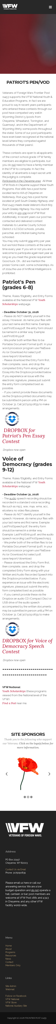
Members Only (13, 965)
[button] (6, 773)
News (8, 959)
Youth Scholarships (14, 691)
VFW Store (10, 1002)
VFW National (12, 999)
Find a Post (9, 703)
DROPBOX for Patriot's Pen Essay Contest (23, 435)
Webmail (9, 989)
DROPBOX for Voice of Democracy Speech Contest (27, 646)
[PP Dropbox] (12, 418)
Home (8, 945)
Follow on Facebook (15, 996)
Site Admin (10, 986)
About (8, 949)
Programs (10, 952)
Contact (9, 962)
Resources (10, 955)
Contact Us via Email (15, 869)
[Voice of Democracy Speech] (12, 629)
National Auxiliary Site (16, 1006)
